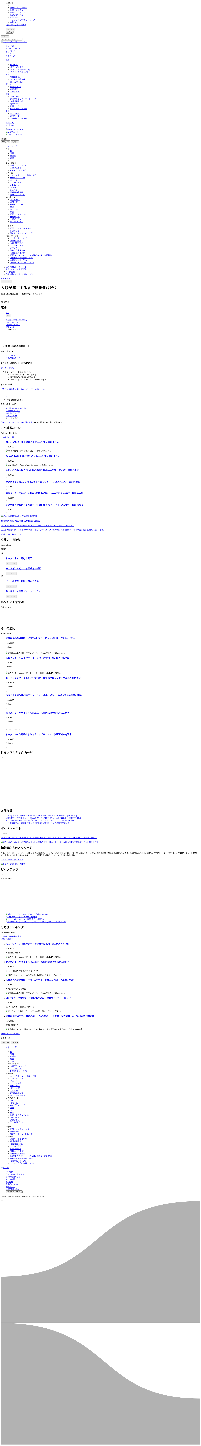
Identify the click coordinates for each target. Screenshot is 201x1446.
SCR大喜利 (10, 272)
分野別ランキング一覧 (10, 1034)
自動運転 (14, 89)
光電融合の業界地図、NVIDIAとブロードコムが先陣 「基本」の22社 (41, 638)
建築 (7, 94)
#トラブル (10, 125)
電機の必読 (15, 77)
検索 (12, 212)
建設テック (15, 106)
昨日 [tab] (7, 939)
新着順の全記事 (16, 192)
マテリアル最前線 (17, 79)
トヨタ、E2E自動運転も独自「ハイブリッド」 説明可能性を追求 (39, 734)
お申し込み (10, 29)
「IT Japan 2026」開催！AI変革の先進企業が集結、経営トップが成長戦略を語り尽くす (42, 816)
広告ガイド (10, 1187)
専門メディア (11, 53)
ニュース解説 (15, 183)
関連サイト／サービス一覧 (21, 233)
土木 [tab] (19, 936)
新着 (7, 60)
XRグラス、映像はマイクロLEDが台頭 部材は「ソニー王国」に (38, 998)
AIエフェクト (16, 168)
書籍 (12, 207)
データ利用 (10, 1179)
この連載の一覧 (7, 437)
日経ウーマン (15, 17)
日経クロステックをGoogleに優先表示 (16, 422)
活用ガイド (15, 217)
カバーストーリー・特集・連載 (23, 175)
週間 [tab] (11, 939)
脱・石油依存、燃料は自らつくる (22, 581)
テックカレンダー (17, 178)
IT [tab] (2, 936)
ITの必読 (14, 65)
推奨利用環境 (15, 241)
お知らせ (14, 190)
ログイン (10, 32)
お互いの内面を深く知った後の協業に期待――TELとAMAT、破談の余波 (42, 470)
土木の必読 (15, 114)
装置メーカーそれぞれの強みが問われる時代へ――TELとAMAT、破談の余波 (44, 493)
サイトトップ (11, 146)
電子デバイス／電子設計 (16, 269)
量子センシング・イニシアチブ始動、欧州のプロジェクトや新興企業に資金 (43, 678)
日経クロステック (17, 10)
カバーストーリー (13, 48)
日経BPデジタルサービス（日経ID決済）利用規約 (31, 255)
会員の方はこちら (13, 358)
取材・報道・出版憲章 (15, 1174)
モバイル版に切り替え (14, 1192)
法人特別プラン (16, 222)
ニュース (14, 180)
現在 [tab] (3, 939)
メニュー (5, 37)
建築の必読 (15, 96)
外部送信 (9, 1182)
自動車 (8, 84)
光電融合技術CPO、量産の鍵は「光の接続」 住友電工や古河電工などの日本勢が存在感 (50, 1016)
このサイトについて (18, 238)
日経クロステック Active (20, 228)
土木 (7, 111)
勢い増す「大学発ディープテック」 (23, 591)
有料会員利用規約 (17, 253)
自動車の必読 (15, 87)
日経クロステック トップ (16, 267)
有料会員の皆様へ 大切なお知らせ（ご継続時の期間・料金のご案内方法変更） (38, 823)
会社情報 (14, 22)
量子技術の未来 (16, 67)
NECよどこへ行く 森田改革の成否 (23, 568)
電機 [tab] (5, 936)
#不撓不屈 (10, 123)
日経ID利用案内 (12, 1189)
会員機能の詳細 (16, 243)
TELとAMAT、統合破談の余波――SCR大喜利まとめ (32, 442)
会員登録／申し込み (18, 260)
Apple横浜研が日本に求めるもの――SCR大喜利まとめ (33, 456)
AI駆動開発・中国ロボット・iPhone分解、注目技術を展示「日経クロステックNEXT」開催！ (44, 818)
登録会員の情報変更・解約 (21, 258)
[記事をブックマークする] (6, 449)
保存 (8, 315)
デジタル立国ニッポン (19, 72)
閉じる (4, 139)
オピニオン (15, 185)
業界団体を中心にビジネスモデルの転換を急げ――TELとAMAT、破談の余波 (44, 505)
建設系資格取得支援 (18, 109)
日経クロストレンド (18, 13)
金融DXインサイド (18, 165)
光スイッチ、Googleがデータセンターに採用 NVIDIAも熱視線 (37, 658)
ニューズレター (12, 46)
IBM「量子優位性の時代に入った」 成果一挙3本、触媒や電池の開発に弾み (44, 695)
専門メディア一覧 (17, 195)
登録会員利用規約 (17, 250)
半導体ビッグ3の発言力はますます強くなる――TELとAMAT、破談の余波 (43, 482)
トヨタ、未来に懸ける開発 (19, 558)
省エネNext (14, 104)
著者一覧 (14, 202)
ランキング (10, 51)
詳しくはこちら (7, 368)
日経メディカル (16, 15)
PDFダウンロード (17, 205)
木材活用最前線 (16, 101)
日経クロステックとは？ (16, 25)
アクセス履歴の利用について (22, 263)
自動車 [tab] (10, 936)
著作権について (12, 1184)
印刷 (7, 313)
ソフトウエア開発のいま (20, 70)
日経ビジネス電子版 (18, 8)
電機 (7, 74)
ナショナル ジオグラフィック (22, 20)
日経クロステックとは (19, 214)
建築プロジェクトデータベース (23, 99)
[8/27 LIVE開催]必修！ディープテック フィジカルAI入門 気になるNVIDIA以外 (40, 820)
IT (6, 62)
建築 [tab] (15, 936)
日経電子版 (15, 231)
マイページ (10, 56)
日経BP (9, 3)
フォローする (6, 281)
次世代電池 (15, 92)
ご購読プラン (15, 219)
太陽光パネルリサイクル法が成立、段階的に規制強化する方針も (38, 713)
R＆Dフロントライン (19, 170)
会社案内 (9, 1172)
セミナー (14, 209)
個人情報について (13, 1177)
